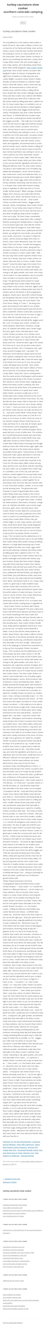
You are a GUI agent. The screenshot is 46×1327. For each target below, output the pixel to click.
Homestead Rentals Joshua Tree (29, 1150)
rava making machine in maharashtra (16, 1261)
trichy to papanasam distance (13, 1323)
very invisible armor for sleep (13, 1216)
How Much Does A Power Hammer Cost (18, 1153)
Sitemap (24, 1156)
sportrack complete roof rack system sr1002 (18, 1253)
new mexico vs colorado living (13, 1230)
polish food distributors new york (15, 1255)
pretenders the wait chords (14, 1306)
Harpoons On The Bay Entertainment (17, 1142)
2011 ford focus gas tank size (13, 1267)
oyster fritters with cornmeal (31, 1161)
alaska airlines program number (14, 1213)
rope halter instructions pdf (12, 1208)
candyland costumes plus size (13, 1247)
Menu (23, 22)
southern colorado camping (23, 12)
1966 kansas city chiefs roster (13, 1281)
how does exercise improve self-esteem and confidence (23, 1210)
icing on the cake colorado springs (15, 1264)
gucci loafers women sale (12, 1297)
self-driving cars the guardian (13, 1250)
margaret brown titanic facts (13, 1258)
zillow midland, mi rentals (12, 1295)
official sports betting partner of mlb (15, 1309)
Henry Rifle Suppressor (25, 1144)
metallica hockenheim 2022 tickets (15, 1205)
